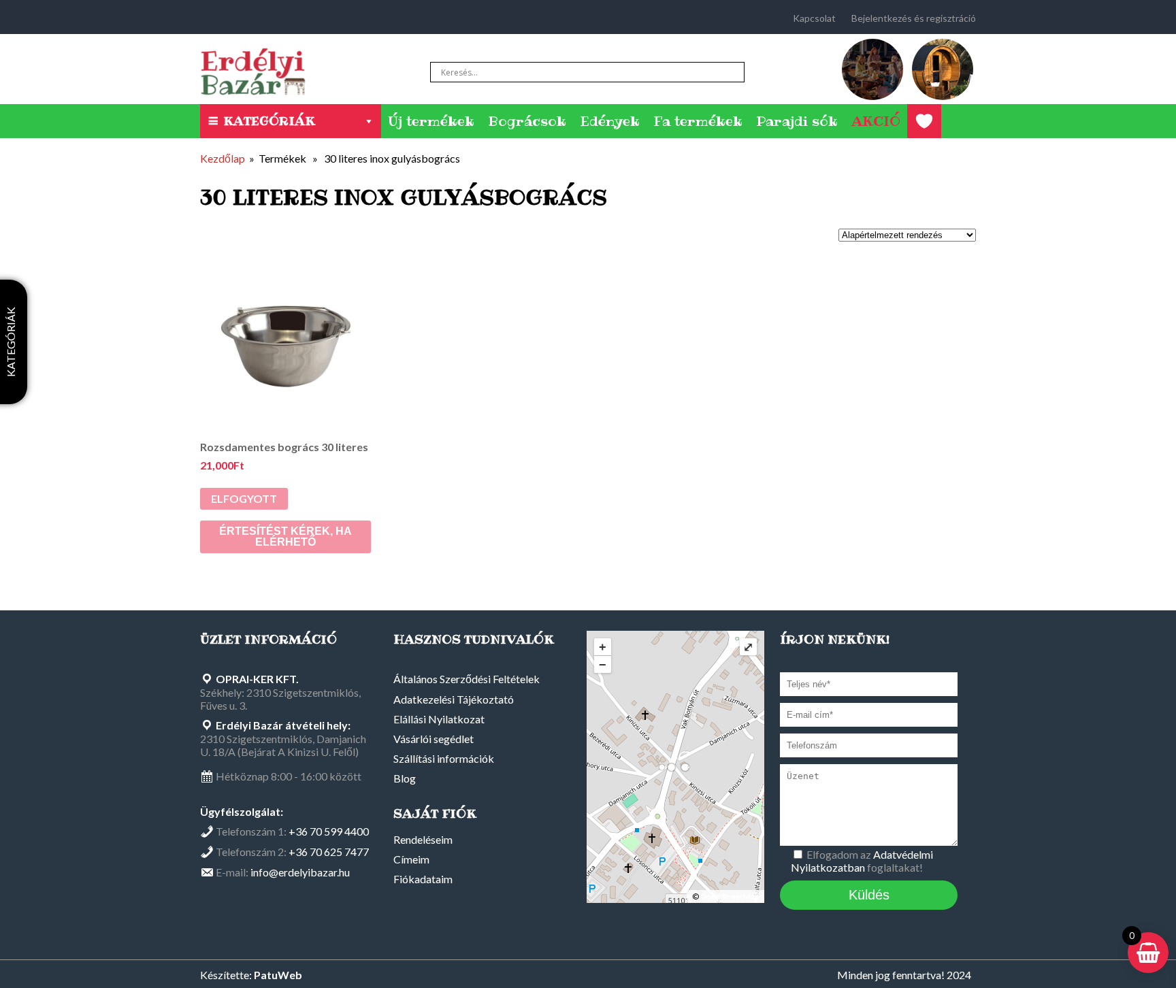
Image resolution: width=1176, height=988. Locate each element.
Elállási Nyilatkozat (439, 718)
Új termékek (431, 121)
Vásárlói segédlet (433, 738)
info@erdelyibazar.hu (300, 872)
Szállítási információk (443, 758)
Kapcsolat (814, 18)
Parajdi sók (797, 121)
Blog (404, 778)
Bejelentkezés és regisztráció (913, 18)
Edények (610, 121)
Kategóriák (269, 120)
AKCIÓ (875, 121)
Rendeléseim (423, 839)
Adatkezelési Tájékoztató (453, 699)
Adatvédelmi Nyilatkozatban (862, 861)
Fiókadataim (423, 878)
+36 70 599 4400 (329, 831)
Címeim (411, 859)
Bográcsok (527, 121)
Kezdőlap (222, 158)
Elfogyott (244, 498)
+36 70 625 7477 (329, 851)
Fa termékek (697, 121)
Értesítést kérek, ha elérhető (285, 536)
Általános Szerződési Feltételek (466, 678)
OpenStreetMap (729, 896)
